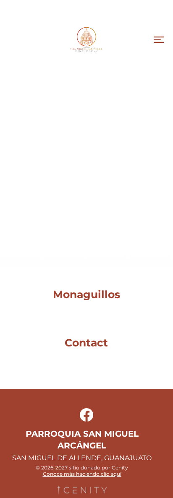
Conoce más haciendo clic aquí (82, 474)
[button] (159, 39)
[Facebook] (86, 415)
